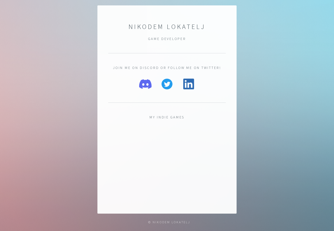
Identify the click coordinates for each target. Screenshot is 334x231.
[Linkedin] (189, 88)
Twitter (210, 67)
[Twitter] (167, 88)
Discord (149, 67)
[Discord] (145, 88)
